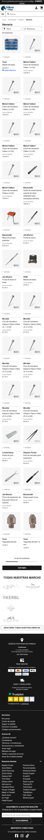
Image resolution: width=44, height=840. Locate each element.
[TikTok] (27, 836)
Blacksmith (28, 187)
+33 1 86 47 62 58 (22, 654)
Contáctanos (22, 647)
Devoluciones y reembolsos (13, 745)
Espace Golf (7, 776)
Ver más (22, 568)
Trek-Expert (27, 787)
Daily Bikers (7, 768)
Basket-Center (7, 765)
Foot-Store (6, 778)
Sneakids (26, 778)
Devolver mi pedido (9, 726)
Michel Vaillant (29, 62)
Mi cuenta (6, 718)
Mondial (5, 318)
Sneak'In (26, 776)
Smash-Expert (28, 773)
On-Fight (5, 797)
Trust (4, 62)
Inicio (4, 20)
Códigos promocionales (11, 729)
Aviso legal (6, 748)
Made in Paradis (8, 792)
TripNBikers (27, 792)
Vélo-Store (27, 795)
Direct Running (8, 770)
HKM (25, 277)
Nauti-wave (6, 795)
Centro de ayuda (8, 721)
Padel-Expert (7, 800)
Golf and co (6, 784)
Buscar (13, 14)
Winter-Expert (28, 797)
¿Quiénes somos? (9, 737)
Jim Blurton (28, 235)
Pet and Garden (29, 768)
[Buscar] (8, 14)
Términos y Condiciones (11, 743)
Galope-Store (7, 781)
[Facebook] (16, 836)
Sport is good (28, 781)
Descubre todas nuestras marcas (22, 627)
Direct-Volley (7, 773)
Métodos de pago (9, 751)
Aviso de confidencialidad (12, 756)
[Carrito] (42, 8)
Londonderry (8, 452)
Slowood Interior (29, 770)
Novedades (12, 20)
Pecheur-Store (28, 765)
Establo (21, 20)
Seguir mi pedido (8, 724)
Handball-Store (8, 787)
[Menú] (2, 14)
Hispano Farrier (30, 452)
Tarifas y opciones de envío (13, 753)
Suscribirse (22, 820)
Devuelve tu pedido (22, 689)
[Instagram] (22, 836)
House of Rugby (8, 789)
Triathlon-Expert (29, 789)
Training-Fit (27, 784)
